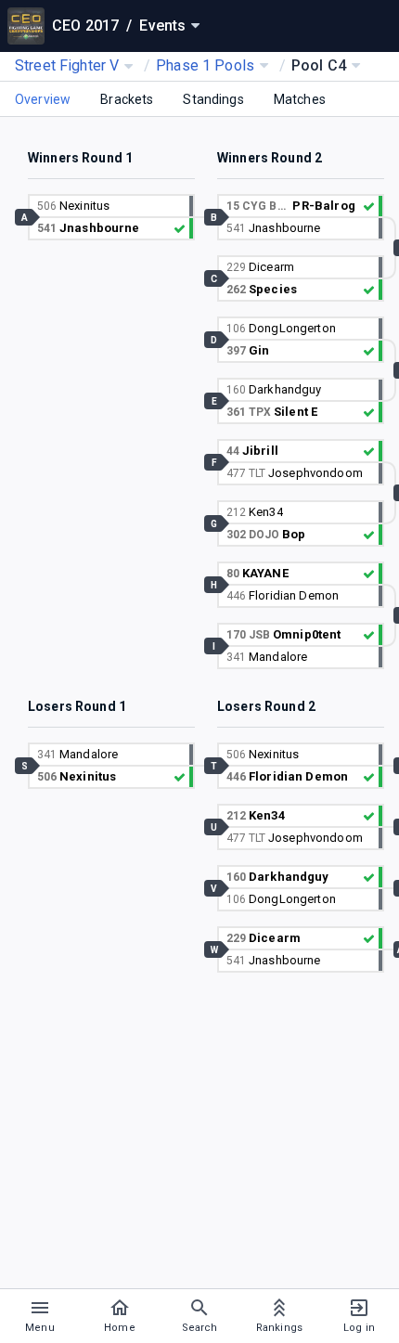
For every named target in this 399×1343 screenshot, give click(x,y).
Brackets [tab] (126, 99)
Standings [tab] (213, 99)
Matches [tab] (300, 99)
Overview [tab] (43, 99)
